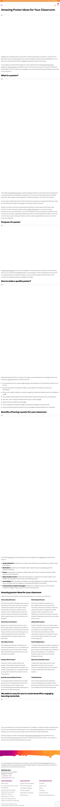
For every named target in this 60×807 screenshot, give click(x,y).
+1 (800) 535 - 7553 (6, 775)
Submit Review (43, 792)
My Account (42, 785)
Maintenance (24, 795)
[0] (57, 5)
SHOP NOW (54, 1)
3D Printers (4, 783)
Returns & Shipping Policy (47, 795)
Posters (3, 56)
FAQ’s (41, 788)
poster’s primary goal (8, 270)
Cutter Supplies (25, 790)
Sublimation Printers (7, 796)
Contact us (16, 737)
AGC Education (12, 67)
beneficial (42, 557)
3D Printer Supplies (26, 785)
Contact (41, 783)
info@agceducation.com (7, 777)
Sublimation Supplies (26, 792)
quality (10, 379)
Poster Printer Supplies (27, 783)
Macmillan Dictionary (15, 193)
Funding (41, 790)
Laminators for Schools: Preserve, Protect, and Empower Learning (8, 792)
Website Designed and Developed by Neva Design (11, 805)
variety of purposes (32, 209)
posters (11, 557)
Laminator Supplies (26, 788)
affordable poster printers (33, 735)
